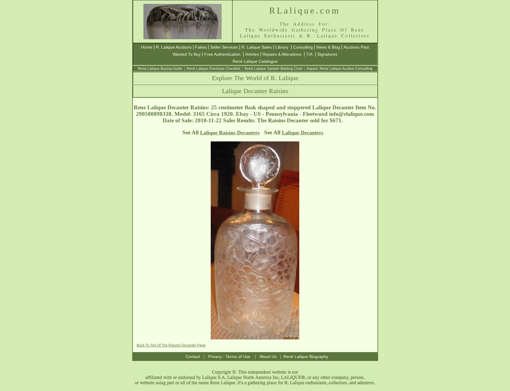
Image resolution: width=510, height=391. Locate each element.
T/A (309, 54)
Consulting (303, 47)
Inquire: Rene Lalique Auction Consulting (339, 69)
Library (281, 47)
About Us (268, 356)
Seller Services (224, 47)
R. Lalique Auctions (174, 47)
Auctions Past (356, 47)
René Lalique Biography (305, 356)
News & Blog (328, 47)
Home (146, 47)
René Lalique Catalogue (255, 61)
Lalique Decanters (302, 133)
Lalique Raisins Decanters (230, 133)
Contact (193, 356)
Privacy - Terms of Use (229, 356)
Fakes (201, 47)
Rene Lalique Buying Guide (160, 69)
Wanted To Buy (187, 54)
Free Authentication (222, 54)
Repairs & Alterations (281, 54)
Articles (252, 54)
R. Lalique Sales (256, 47)
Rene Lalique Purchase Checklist (213, 69)
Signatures (327, 54)
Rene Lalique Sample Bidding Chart (273, 69)
